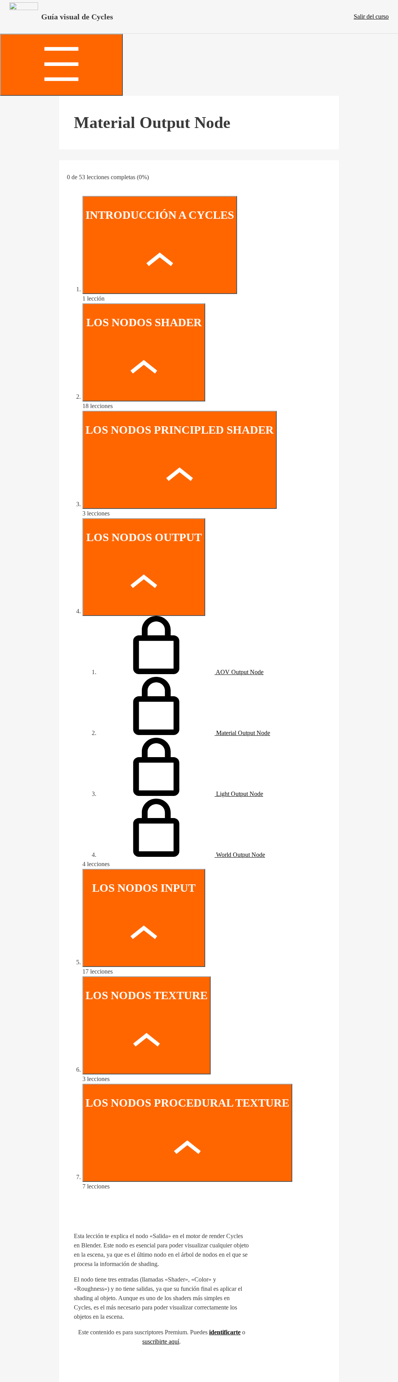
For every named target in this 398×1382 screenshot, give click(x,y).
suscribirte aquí (160, 1341)
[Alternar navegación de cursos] (61, 65)
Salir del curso (371, 16)
